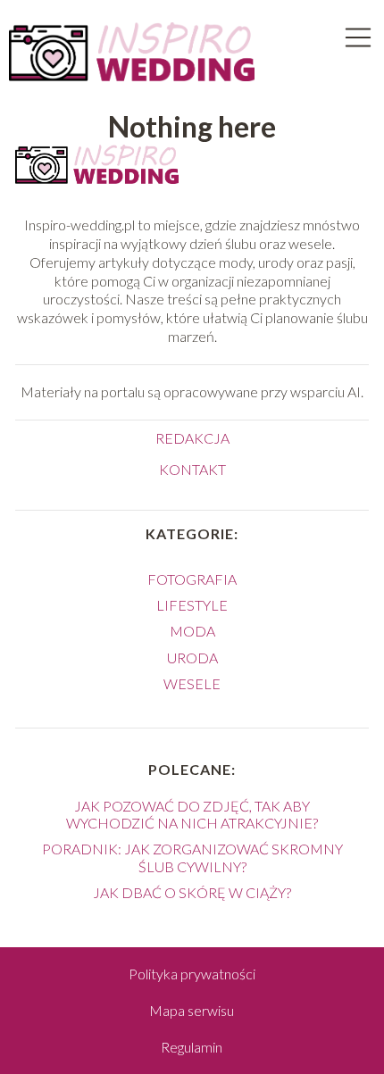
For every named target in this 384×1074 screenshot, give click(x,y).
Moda (192, 630)
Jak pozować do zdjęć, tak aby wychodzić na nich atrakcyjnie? (192, 814)
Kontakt (192, 469)
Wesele (192, 683)
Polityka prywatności (192, 973)
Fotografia (192, 578)
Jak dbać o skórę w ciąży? (192, 892)
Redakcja (192, 437)
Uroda (192, 657)
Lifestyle (192, 604)
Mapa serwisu (191, 1010)
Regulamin (191, 1046)
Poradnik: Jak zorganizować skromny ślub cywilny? (192, 857)
